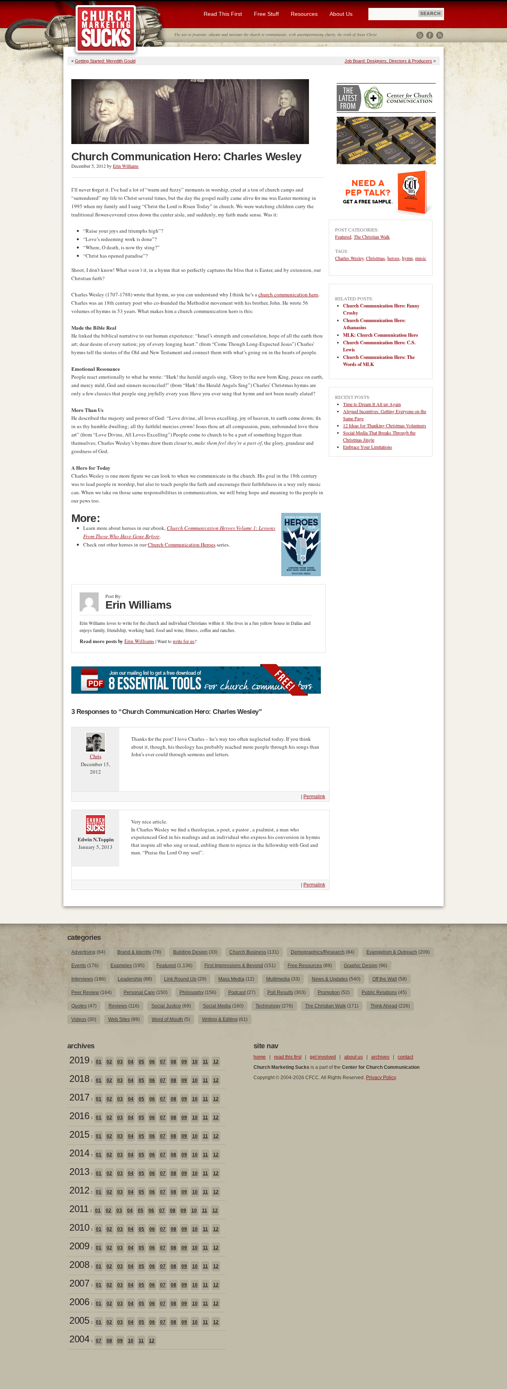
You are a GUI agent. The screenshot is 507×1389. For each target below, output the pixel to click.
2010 (79, 1227)
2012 (79, 1190)
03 (120, 1062)
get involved (323, 1057)
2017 (79, 1097)
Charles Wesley (349, 258)
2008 (79, 1264)
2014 (79, 1153)
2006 (79, 1301)
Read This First (223, 14)
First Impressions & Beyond (233, 965)
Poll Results (280, 992)
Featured (343, 236)
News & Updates (330, 979)
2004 (79, 1339)
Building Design (190, 952)
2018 (79, 1078)
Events (78, 965)
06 (152, 1062)
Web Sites (119, 1019)
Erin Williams (126, 166)
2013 (79, 1171)
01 (98, 1062)
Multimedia (278, 979)
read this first (287, 1057)
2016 (79, 1115)
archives (380, 1057)
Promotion (329, 992)
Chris (95, 756)
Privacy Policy (381, 1077)
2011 (78, 1208)
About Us (341, 14)
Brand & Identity (134, 952)
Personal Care (139, 992)
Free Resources (305, 965)
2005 (79, 1320)
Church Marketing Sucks (106, 29)
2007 (79, 1283)
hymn (407, 258)
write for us (183, 641)
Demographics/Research (318, 952)
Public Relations (379, 992)
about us (353, 1057)
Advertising (83, 952)
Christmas (375, 258)
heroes (393, 258)
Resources (304, 14)
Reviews (118, 1006)
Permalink (314, 796)
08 (173, 1062)
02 (109, 1062)
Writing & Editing (220, 1019)
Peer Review (85, 992)
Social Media (217, 1006)
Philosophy (191, 992)
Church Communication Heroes (181, 544)
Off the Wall (384, 979)
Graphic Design (360, 965)
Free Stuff (266, 14)
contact (405, 1057)
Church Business (247, 952)
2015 (79, 1134)
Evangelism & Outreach (391, 952)
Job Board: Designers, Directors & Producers (388, 61)
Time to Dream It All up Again (372, 404)
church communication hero (288, 294)
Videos (78, 1019)
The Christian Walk (372, 236)
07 (163, 1062)
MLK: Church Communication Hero (380, 335)
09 (184, 1062)
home (260, 1057)
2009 (79, 1246)
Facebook (430, 35)
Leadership (130, 979)
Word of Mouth (167, 1019)
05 (141, 1062)
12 (216, 1062)
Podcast (237, 992)
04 (130, 1062)
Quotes (79, 1006)
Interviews (82, 979)
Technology (267, 1006)
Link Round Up (180, 979)
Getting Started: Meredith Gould (105, 61)
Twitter (420, 35)
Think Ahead (383, 1006)
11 (205, 1062)
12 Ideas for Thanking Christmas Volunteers (384, 425)
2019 (79, 1060)
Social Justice (166, 1006)
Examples (121, 965)
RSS (440, 35)
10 (195, 1062)
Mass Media (231, 979)
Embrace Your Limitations (367, 447)
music (420, 258)
